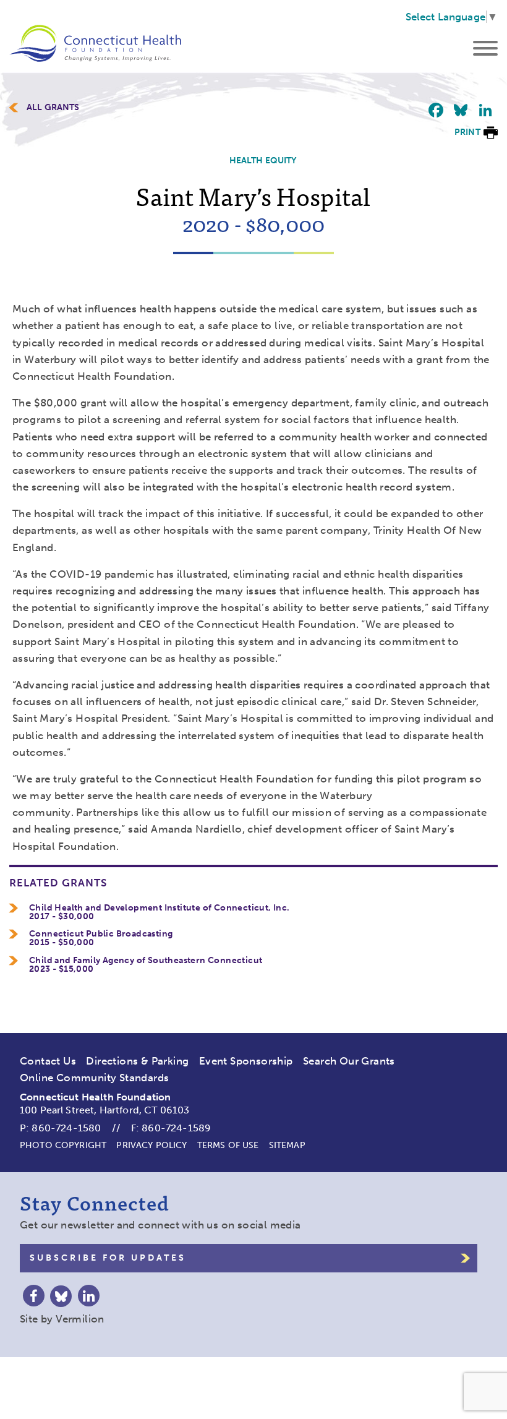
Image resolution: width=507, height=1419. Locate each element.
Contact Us (48, 1061)
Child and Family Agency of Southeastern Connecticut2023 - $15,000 (145, 965)
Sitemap (287, 1145)
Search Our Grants (349, 1061)
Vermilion (80, 1319)
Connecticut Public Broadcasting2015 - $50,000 (101, 938)
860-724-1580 (66, 1128)
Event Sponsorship (246, 1061)
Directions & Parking (137, 1061)
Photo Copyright (63, 1145)
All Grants (53, 107)
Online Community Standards (94, 1077)
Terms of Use (228, 1145)
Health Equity (263, 160)
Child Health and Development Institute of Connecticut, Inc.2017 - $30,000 (159, 912)
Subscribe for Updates (108, 1258)
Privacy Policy (151, 1145)
